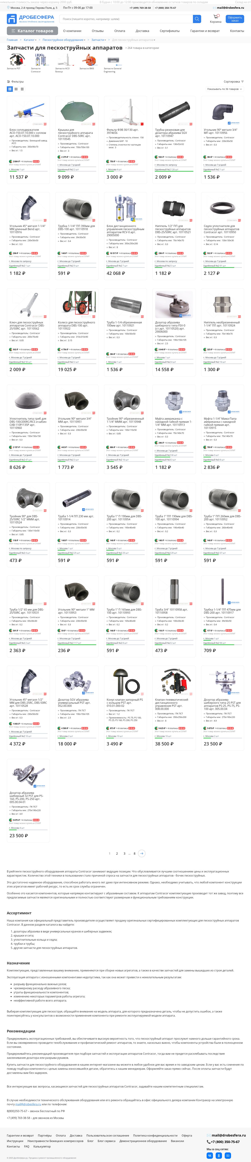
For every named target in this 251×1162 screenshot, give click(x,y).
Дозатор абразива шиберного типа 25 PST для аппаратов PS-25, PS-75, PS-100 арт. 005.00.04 (222, 704)
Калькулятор (42, 1146)
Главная (12, 40)
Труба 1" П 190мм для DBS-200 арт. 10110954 (124, 517)
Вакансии (177, 1141)
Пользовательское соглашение (107, 1135)
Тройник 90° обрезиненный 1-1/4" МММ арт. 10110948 (125, 420)
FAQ (26, 1146)
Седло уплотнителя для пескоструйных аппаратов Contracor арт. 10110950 (221, 229)
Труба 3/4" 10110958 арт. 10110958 (171, 611)
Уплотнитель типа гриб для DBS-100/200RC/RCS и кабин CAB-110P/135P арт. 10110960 (28, 423)
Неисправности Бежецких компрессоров (55, 1141)
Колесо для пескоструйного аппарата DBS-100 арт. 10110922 (76, 325)
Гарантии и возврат (205, 31)
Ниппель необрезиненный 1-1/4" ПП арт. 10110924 (222, 323)
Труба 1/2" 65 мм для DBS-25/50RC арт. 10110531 (27, 611)
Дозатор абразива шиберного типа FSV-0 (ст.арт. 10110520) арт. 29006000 (170, 326)
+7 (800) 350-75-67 (165, 7)
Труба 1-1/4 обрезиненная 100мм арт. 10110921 (124, 323)
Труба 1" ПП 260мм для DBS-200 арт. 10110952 (222, 517)
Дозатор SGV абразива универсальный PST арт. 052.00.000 (74, 703)
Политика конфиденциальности (155, 1135)
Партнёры (45, 1135)
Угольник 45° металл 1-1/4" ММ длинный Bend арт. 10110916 (27, 229)
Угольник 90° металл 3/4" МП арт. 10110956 (220, 131)
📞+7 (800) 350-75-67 (223, 1141)
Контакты (237, 31)
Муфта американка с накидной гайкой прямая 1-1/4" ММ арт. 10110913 (173, 422)
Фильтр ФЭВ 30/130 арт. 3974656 (122, 131)
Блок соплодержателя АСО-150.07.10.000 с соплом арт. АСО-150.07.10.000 (28, 133)
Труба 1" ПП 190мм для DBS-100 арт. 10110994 (174, 517)
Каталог (29, 40)
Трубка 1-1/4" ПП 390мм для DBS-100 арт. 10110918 (76, 227)
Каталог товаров (35, 31)
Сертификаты (170, 31)
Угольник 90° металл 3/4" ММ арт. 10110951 (75, 420)
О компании (72, 31)
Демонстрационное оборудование (143, 1141)
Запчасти (98, 40)
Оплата (119, 31)
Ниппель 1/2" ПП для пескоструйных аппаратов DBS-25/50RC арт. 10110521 (173, 229)
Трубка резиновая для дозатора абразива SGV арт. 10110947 (171, 133)
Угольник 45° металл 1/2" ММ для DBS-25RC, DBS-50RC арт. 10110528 (28, 703)
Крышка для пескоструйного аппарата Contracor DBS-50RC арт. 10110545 (75, 134)
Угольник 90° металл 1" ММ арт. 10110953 (76, 611)
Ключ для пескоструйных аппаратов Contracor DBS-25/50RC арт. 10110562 (27, 325)
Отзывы (98, 31)
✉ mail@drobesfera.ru (228, 8)
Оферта (187, 1135)
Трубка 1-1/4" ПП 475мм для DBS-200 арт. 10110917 (222, 611)
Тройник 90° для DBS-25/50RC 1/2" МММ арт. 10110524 (25, 519)
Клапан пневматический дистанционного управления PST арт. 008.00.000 (171, 704)
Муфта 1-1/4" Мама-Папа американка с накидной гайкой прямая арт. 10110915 (220, 423)
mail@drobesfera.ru (28, 1104)
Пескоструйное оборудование (63, 40)
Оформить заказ (235, 19)
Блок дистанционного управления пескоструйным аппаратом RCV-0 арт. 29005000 (125, 230)
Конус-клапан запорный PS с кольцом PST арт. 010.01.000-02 (125, 703)
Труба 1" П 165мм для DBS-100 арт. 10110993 (124, 611)
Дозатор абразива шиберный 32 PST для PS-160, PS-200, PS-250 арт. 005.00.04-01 (26, 797)
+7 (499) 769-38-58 (140, 7)
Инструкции (15, 1141)
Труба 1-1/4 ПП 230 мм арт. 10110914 (76, 517)
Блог (90, 1141)
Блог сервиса (106, 1141)
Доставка (142, 31)
